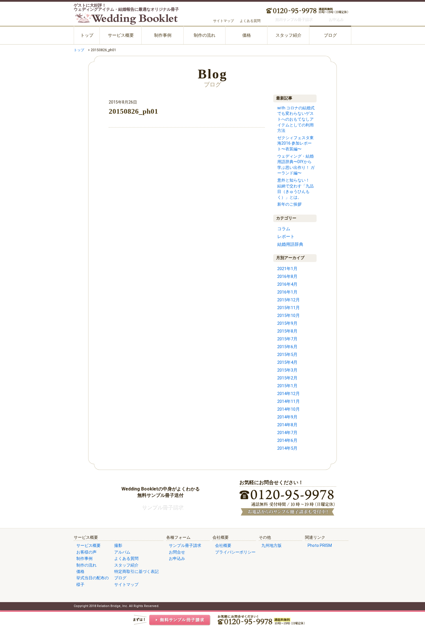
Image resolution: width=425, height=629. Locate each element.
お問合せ (177, 552)
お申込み (177, 558)
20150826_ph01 (133, 111)
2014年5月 (287, 448)
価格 (246, 35)
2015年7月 (287, 339)
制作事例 (162, 35)
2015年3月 (287, 370)
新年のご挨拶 (289, 204)
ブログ (330, 35)
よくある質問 (250, 21)
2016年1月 (287, 292)
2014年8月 (287, 424)
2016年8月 (287, 276)
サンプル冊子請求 (185, 545)
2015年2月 (287, 378)
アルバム (122, 552)
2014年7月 (287, 432)
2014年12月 (288, 393)
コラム (283, 228)
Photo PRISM (320, 545)
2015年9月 (287, 323)
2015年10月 (288, 315)
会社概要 (223, 545)
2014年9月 (287, 417)
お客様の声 (86, 552)
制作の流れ (204, 35)
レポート (286, 236)
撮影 (118, 545)
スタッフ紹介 (289, 35)
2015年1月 (287, 385)
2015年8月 (287, 331)
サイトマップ (223, 21)
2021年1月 (287, 268)
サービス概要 (121, 35)
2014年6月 (287, 440)
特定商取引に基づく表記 (136, 571)
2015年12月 (288, 299)
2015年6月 (287, 346)
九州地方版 (271, 545)
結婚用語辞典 (290, 244)
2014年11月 (288, 401)
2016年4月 (287, 284)
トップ (86, 35)
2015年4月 (287, 362)
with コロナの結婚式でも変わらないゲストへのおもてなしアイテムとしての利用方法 (296, 119)
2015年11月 (288, 307)
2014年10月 (288, 409)
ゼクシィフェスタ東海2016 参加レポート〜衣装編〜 (295, 143)
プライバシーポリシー (235, 552)
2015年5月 (287, 354)
